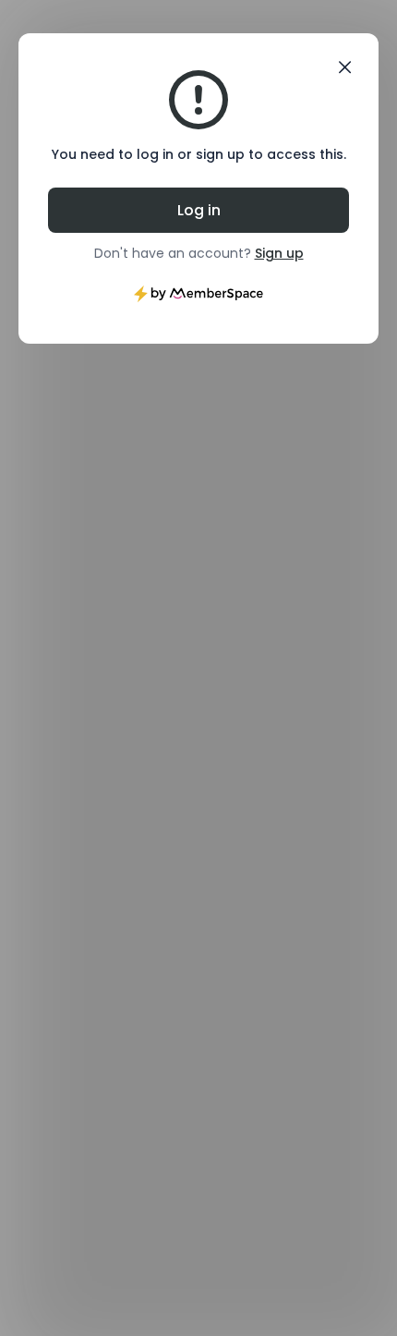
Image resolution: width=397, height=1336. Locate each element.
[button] (345, 67)
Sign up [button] (279, 253)
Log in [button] (199, 210)
